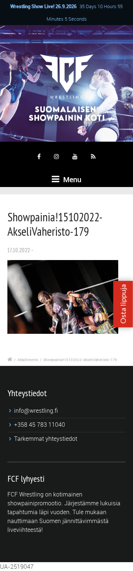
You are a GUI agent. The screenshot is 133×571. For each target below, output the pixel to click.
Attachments (27, 359)
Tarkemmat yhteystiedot (45, 439)
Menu (71, 179)
